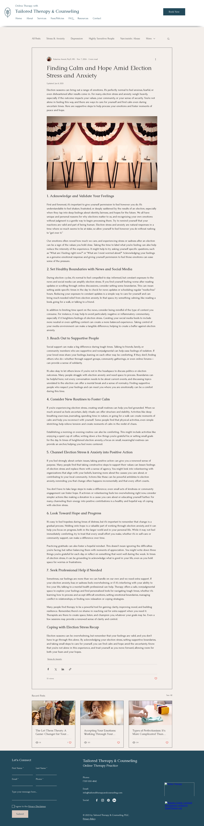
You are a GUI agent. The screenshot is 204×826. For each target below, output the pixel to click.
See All (169, 695)
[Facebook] (97, 800)
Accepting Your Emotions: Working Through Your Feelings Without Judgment (101, 732)
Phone (39, 779)
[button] (42, 18)
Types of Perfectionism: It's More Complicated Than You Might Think (148, 732)
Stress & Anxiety (55, 38)
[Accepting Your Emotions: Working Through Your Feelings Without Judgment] (102, 713)
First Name (17, 768)
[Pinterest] (108, 800)
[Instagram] (102, 800)
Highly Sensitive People (101, 38)
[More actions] (155, 59)
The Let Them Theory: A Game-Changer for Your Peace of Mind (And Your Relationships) (51, 732)
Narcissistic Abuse (130, 38)
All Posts (36, 38)
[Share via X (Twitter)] (55, 669)
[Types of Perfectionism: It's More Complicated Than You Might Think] (150, 713)
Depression (77, 38)
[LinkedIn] (114, 800)
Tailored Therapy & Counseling (47, 11)
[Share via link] (70, 669)
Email (14, 779)
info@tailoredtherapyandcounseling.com (102, 792)
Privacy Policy (89, 818)
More (149, 38)
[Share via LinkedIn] (62, 669)
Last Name (41, 768)
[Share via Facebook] (48, 669)
